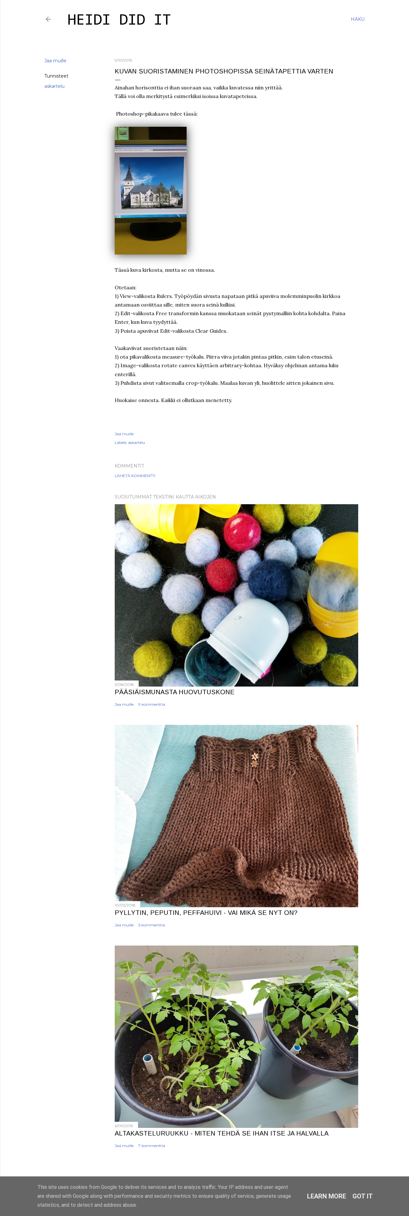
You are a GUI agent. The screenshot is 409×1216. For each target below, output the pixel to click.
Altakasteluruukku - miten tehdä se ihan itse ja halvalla (221, 1133)
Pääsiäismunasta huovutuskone (175, 691)
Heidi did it (119, 21)
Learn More (326, 1196)
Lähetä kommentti (135, 475)
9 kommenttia (151, 704)
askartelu (54, 86)
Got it (362, 1196)
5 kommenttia (151, 925)
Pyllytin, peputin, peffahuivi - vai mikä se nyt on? (206, 912)
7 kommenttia (151, 1145)
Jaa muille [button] (55, 61)
